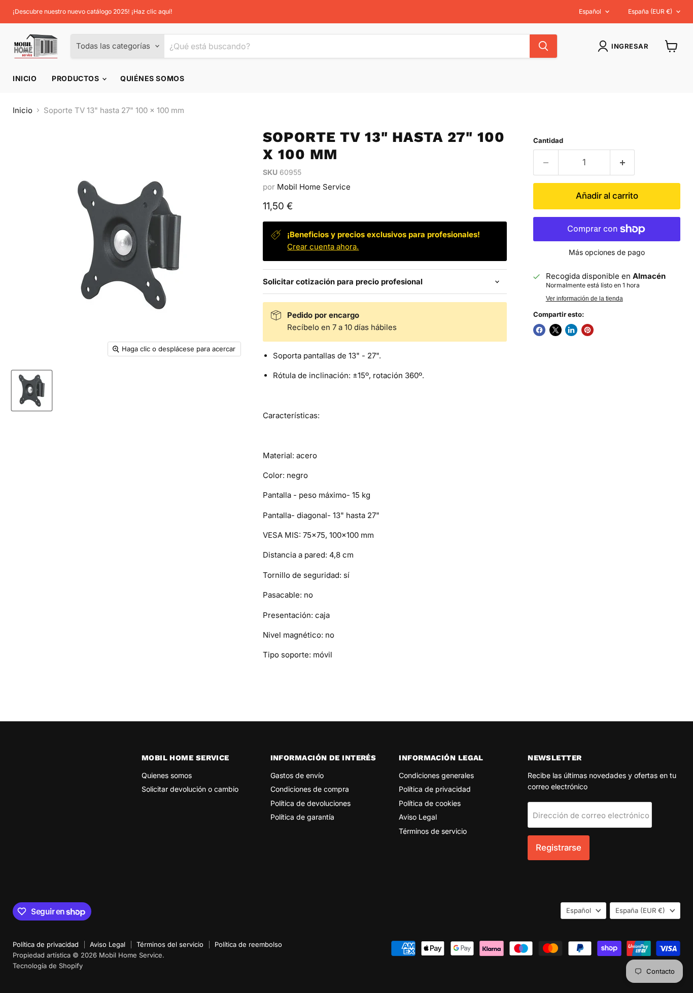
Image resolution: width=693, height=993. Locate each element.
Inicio (25, 78)
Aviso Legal (418, 817)
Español (590, 11)
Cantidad (548, 140)
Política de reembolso (248, 944)
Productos (76, 78)
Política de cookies (430, 803)
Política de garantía (302, 817)
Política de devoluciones (310, 803)
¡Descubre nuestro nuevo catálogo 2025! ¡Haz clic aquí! (92, 11)
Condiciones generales (436, 775)
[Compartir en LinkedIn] (571, 330)
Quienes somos (167, 775)
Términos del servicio (169, 944)
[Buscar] (543, 46)
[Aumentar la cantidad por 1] (622, 162)
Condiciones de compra (309, 789)
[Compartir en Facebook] (539, 330)
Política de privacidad (435, 789)
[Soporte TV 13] (32, 391)
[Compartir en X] (555, 330)
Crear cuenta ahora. (323, 246)
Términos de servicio (433, 831)
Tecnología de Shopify (48, 966)
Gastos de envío (297, 775)
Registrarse (558, 847)
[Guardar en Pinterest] (587, 330)
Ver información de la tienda (584, 298)
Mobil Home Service (314, 187)
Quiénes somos (152, 78)
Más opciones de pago (607, 252)
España (650, 11)
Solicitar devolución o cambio (190, 789)
